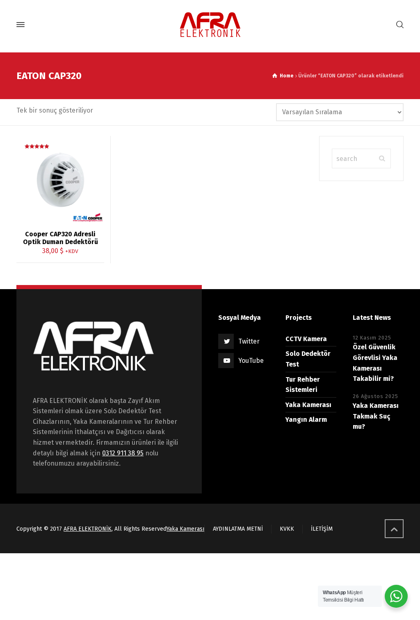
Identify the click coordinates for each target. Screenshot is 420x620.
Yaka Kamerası (308, 405)
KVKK (287, 528)
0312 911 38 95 (123, 453)
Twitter (249, 341)
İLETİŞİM (322, 528)
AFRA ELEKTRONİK (88, 528)
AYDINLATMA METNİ (238, 528)
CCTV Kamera (306, 339)
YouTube (251, 360)
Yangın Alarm (306, 419)
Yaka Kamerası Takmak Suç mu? (376, 416)
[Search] (398, 24)
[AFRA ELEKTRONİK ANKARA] (210, 24)
